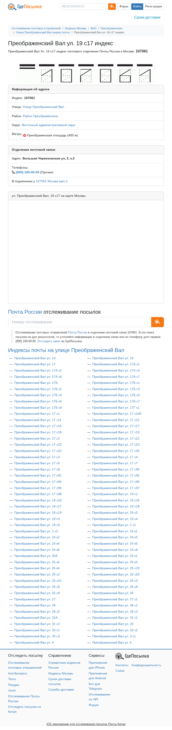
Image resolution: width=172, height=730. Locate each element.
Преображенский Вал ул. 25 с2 (37, 574)
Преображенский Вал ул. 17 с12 (116, 420)
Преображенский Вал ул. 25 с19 (116, 568)
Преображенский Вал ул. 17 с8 (37, 469)
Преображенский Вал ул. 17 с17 (116, 426)
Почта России (25, 312)
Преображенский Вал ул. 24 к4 (37, 543)
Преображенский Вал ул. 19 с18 (116, 506)
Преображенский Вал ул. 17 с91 (38, 475)
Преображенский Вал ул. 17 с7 (115, 463)
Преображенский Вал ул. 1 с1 (114, 525)
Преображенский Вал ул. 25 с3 (115, 580)
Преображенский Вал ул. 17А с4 (116, 370)
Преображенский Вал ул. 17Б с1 (116, 382)
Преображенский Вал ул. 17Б (36, 382)
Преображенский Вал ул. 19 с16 (116, 500)
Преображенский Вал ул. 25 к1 (115, 556)
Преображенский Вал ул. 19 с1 (115, 494)
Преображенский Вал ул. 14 (35, 358)
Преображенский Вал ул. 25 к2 (37, 562)
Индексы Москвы (60, 673)
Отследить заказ (48, 341)
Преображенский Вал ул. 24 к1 (115, 531)
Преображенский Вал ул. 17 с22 (38, 444)
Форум (123, 6)
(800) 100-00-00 (27, 172)
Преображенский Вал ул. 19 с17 (38, 506)
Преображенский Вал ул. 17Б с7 (116, 401)
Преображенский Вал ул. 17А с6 (38, 376)
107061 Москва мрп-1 (52, 181)
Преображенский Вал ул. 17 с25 (116, 451)
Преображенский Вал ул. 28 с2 (37, 611)
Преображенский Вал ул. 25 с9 (37, 593)
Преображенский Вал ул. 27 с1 (115, 599)
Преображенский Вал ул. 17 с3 (37, 457)
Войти (137, 6)
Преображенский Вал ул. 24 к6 (37, 550)
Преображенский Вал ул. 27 (35, 599)
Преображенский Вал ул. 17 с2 (37, 438)
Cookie (120, 670)
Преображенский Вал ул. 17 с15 (38, 426)
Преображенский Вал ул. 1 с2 (36, 531)
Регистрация (153, 6)
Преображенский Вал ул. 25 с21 (38, 580)
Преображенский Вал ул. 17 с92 (116, 475)
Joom (12, 690)
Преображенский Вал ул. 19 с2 (115, 512)
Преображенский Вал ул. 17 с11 (37, 420)
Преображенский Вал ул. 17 (35, 364)
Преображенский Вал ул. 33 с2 (115, 630)
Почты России (77, 332)
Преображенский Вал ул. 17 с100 (116, 413)
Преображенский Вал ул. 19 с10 (38, 500)
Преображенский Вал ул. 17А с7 (116, 376)
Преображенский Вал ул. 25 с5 (37, 586)
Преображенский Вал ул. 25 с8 (115, 586)
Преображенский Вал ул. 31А (36, 617)
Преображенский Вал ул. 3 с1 (114, 636)
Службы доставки (61, 689)
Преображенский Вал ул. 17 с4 (115, 457)
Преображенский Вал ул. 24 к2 (37, 537)
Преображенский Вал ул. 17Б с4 (38, 395)
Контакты (122, 665)
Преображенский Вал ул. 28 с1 (115, 605)
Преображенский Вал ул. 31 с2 (37, 624)
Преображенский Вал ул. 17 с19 (116, 432)
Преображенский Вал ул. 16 (112, 358)
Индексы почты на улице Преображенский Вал (66, 350)
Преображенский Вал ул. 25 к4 (37, 568)
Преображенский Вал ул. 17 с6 (37, 463)
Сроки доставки (147, 17)
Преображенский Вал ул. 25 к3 (115, 562)
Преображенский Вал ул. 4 (34, 642)
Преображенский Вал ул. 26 (112, 593)
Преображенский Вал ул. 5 (112, 642)
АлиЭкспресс (17, 673)
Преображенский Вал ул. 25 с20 (116, 574)
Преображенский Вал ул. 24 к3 (115, 537)
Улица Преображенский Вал (43, 107)
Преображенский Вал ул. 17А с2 (38, 370)
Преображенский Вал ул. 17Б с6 (38, 401)
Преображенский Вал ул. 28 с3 (115, 611)
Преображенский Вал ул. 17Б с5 (116, 395)
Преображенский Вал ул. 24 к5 (115, 543)
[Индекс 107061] (86, 73)
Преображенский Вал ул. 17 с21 (116, 438)
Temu (12, 679)
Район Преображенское (40, 116)
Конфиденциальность (146, 665)
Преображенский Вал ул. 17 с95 (116, 481)
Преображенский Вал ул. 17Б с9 (38, 407)
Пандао (13, 685)
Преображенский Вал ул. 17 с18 (38, 432)
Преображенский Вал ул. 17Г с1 (116, 407)
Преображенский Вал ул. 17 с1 (37, 413)
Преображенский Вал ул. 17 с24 (38, 451)
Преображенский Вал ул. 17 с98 (38, 494)
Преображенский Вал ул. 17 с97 (116, 488)
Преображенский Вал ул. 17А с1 (116, 364)
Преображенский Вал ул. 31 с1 (115, 617)
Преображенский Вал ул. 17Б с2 (38, 389)
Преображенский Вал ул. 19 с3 (37, 519)
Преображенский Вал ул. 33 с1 (37, 630)
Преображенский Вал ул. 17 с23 (116, 444)
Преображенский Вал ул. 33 (112, 624)
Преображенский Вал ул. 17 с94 (38, 481)
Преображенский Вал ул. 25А (36, 556)
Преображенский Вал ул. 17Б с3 (116, 389)
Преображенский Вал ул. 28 (35, 605)
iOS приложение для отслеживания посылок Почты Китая (86, 724)
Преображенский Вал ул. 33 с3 (37, 636)
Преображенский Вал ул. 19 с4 (115, 519)
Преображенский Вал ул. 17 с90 (116, 469)
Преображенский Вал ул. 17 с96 (38, 488)
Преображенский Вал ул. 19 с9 (37, 525)
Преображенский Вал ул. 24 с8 (115, 550)
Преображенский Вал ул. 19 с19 (38, 512)
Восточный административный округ (48, 125)
